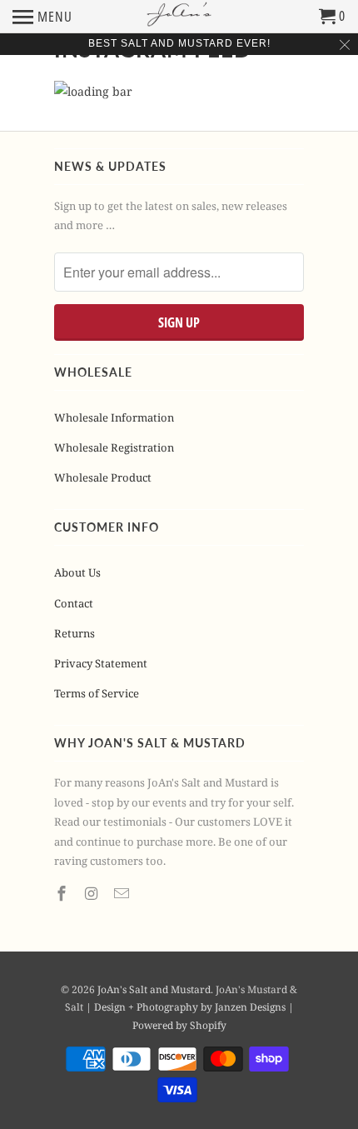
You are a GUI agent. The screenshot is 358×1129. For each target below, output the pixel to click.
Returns (74, 633)
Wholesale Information (114, 417)
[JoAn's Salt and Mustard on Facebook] (63, 893)
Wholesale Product (103, 477)
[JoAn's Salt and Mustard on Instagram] (93, 893)
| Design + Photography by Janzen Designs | (190, 1007)
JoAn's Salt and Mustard (154, 989)
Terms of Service (96, 693)
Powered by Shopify (179, 1025)
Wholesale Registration (114, 447)
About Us (77, 572)
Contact (73, 603)
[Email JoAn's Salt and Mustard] (123, 893)
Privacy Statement (100, 663)
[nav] (42, 16)
